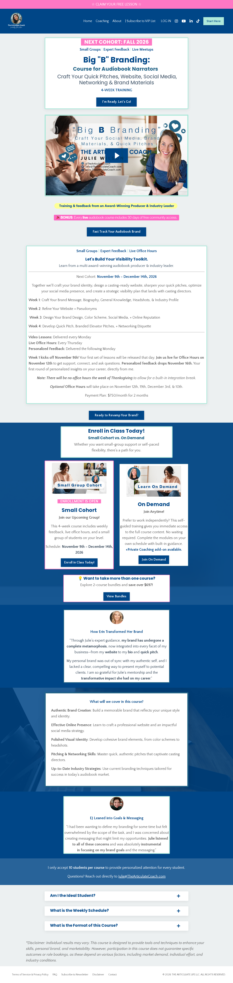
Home (87, 21)
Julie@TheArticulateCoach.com (142, 876)
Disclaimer (98, 974)
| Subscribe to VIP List (140, 21)
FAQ (55, 974)
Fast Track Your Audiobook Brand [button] (117, 232)
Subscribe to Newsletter (74, 974)
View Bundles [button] (117, 596)
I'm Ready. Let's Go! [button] (116, 102)
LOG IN (166, 21)
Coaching (102, 21)
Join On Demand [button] (154, 559)
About (116, 21)
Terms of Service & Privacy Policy (30, 974)
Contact (112, 974)
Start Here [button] (214, 21)
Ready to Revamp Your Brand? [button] (116, 415)
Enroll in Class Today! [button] (79, 562)
